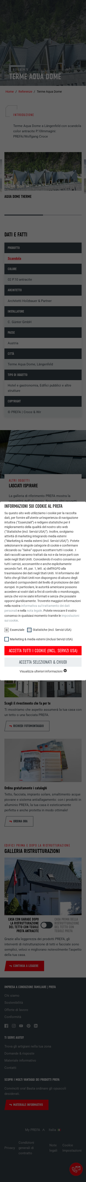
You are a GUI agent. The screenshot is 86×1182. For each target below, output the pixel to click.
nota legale (34, 610)
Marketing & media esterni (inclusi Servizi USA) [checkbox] (41, 639)
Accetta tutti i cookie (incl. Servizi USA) (43, 651)
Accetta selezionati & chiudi (43, 662)
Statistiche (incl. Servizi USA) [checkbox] (52, 630)
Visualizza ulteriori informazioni (41, 671)
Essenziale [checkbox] (17, 630)
